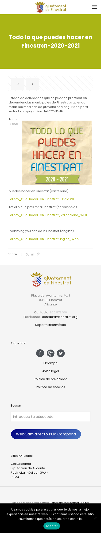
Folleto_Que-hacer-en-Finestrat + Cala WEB (43, 199)
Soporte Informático (50, 325)
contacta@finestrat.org (60, 317)
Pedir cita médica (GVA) (29, 472)
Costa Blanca (21, 463)
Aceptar (52, 526)
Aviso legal (50, 371)
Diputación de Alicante (28, 468)
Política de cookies (50, 387)
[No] (95, 518)
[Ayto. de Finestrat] (50, 7)
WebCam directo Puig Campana (46, 434)
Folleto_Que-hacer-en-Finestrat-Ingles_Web (44, 239)
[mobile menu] (95, 7)
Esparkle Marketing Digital (69, 503)
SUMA (15, 477)
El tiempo (50, 363)
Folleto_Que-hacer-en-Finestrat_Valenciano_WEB (48, 215)
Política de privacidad (50, 379)
